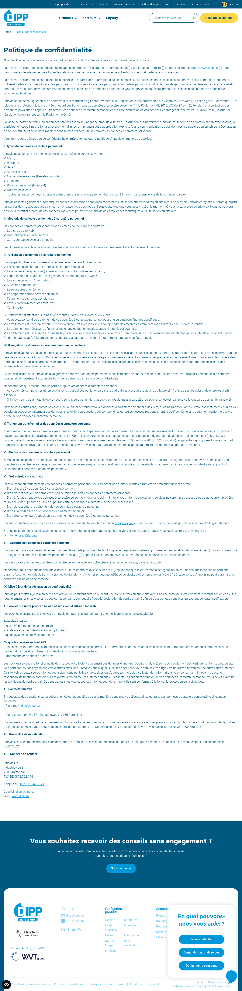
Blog (168, 4)
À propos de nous (65, 4)
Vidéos (103, 4)
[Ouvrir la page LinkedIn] (63, 929)
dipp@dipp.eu (124, 523)
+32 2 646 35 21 (77, 921)
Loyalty (112, 18)
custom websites (221, 986)
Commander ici (201, 4)
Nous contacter (121, 868)
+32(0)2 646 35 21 (32, 784)
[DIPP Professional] (16, 17)
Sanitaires (130, 920)
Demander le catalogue (201, 965)
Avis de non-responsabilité (145, 984)
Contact (182, 4)
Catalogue (87, 4)
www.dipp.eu (20, 796)
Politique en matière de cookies (107, 984)
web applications (183, 986)
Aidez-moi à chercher (219, 18)
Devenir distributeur (125, 4)
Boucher (161, 926)
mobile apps (201, 986)
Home (7, 31)
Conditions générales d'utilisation (30, 984)
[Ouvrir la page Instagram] (79, 929)
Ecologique (131, 935)
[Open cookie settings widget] (6, 984)
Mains (109, 935)
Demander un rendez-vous (202, 952)
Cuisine (110, 920)
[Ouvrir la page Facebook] (68, 929)
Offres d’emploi (151, 4)
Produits (66, 18)
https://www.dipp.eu (204, 68)
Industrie (130, 925)
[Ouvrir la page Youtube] (73, 929)
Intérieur (110, 951)
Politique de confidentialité (31, 31)
